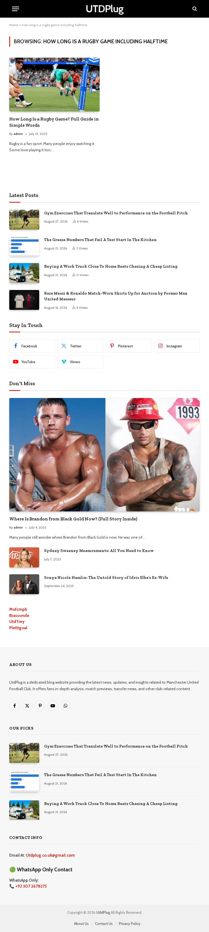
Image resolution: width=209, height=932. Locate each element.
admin (18, 134)
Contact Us (104, 923)
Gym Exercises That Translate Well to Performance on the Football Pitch (116, 213)
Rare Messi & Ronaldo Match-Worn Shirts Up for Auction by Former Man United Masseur (116, 296)
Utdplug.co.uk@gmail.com (50, 855)
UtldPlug (103, 912)
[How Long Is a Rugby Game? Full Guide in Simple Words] (54, 85)
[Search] (194, 9)
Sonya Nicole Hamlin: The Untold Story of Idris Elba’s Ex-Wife (106, 577)
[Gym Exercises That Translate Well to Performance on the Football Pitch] (24, 220)
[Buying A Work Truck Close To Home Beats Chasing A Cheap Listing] (24, 273)
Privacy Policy (129, 923)
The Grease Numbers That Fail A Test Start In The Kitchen (100, 239)
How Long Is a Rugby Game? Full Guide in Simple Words (54, 122)
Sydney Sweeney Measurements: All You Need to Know (99, 550)
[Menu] (15, 9)
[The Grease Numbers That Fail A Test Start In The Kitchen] (24, 246)
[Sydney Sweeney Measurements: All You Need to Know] (24, 557)
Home (13, 25)
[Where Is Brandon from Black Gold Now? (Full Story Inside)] (104, 454)
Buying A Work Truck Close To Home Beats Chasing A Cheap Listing (110, 266)
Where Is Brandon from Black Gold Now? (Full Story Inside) (73, 518)
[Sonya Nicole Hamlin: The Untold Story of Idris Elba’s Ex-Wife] (24, 584)
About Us (81, 923)
